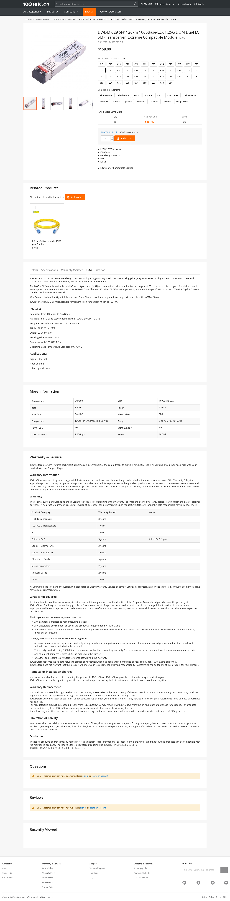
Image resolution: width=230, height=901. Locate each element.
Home (29, 19)
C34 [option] (144, 70)
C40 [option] (196, 70)
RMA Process (47, 877)
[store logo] (36, 4)
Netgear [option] (167, 101)
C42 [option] (110, 76)
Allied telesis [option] (123, 95)
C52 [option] (196, 76)
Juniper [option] (128, 101)
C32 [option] (127, 70)
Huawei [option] (116, 101)
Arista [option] (136, 95)
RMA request (47, 882)
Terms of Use (222, 897)
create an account (100, 775)
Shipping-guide (140, 868)
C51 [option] (187, 76)
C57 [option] (136, 82)
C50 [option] (179, 76)
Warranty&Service (72, 270)
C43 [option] (119, 76)
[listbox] (150, 74)
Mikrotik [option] (154, 101)
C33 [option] (136, 70)
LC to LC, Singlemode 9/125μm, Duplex (46, 243)
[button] (43, 103)
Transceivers (42, 19)
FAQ (91, 877)
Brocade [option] (148, 95)
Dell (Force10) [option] (190, 95)
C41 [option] (101, 76)
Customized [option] (173, 95)
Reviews (100, 270)
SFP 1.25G (59, 19)
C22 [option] (144, 64)
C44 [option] (127, 76)
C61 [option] (170, 82)
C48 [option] (162, 76)
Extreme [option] (104, 101)
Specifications (49, 270)
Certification (7, 877)
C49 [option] (170, 76)
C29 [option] (101, 70)
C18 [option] (110, 64)
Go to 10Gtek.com (111, 11)
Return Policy (47, 868)
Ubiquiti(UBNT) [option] (183, 101)
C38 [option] (179, 70)
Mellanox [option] (141, 101)
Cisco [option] (159, 95)
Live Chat (93, 873)
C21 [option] (136, 64)
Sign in (85, 775)
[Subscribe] (224, 870)
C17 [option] (101, 64)
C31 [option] (119, 70)
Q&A (89, 270)
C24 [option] (162, 64)
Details (34, 270)
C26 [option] (179, 64)
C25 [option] (170, 64)
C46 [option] (144, 76)
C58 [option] (144, 82)
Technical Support (97, 868)
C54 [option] (110, 82)
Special (89, 11)
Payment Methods (142, 873)
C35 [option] (153, 70)
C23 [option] (153, 64)
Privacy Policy (48, 887)
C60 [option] (162, 82)
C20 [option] (127, 64)
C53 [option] (101, 82)
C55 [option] (119, 82)
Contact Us (7, 873)
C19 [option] (119, 64)
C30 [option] (110, 70)
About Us (6, 868)
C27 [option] (187, 64)
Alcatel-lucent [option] (106, 95)
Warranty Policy (48, 873)
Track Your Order (141, 877)
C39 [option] (187, 70)
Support (52, 11)
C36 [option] (162, 70)
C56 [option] (127, 82)
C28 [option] (196, 64)
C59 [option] (153, 82)
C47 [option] (153, 76)
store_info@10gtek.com (175, 586)
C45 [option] (136, 76)
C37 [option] (170, 70)
